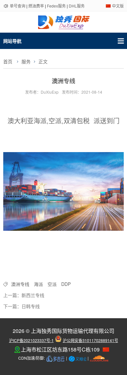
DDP (66, 284)
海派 (38, 284)
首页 (7, 61)
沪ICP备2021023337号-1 (31, 340)
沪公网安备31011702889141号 (90, 340)
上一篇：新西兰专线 (23, 295)
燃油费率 (36, 5)
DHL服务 (77, 5)
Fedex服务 (56, 5)
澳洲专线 (20, 284)
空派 (52, 284)
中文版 (118, 5)
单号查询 (17, 5)
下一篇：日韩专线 (21, 306)
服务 (26, 61)
